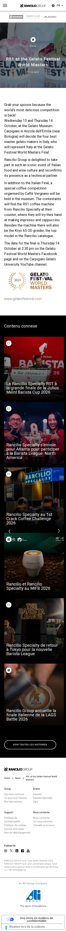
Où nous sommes (43, 821)
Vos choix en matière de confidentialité (36, 919)
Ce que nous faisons (15, 798)
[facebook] (22, 850)
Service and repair (14, 829)
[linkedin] (16, 850)
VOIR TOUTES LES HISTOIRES (30, 744)
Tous (33, 46)
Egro (35, 801)
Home (7, 778)
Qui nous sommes (14, 794)
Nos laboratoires (13, 801)
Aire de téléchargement (17, 832)
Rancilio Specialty (42, 798)
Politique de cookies (15, 825)
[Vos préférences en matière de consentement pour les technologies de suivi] (6, 927)
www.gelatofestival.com (23, 299)
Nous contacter (41, 817)
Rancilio (37, 794)
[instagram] (5, 850)
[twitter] (11, 850)
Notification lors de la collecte (24, 926)
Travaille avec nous (43, 825)
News (18, 778)
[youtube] (28, 850)
